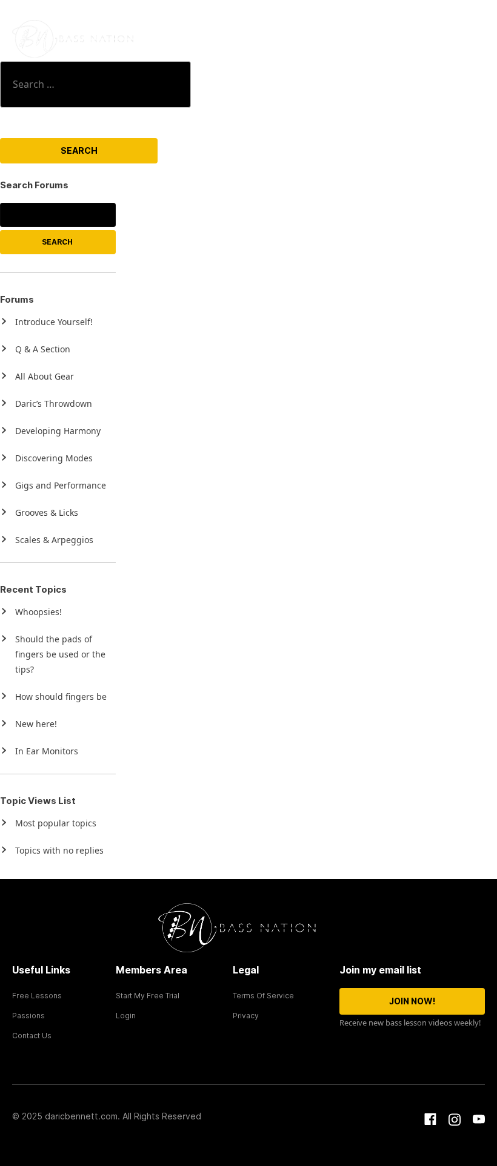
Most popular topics (55, 823)
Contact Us (32, 1035)
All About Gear (44, 376)
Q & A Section (42, 349)
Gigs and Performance (60, 485)
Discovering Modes (54, 458)
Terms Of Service (263, 995)
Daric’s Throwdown (53, 403)
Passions (28, 1015)
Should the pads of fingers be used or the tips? (60, 654)
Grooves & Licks (46, 512)
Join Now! (412, 1001)
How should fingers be (61, 696)
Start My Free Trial (147, 995)
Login (126, 1015)
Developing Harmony (58, 430)
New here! (36, 724)
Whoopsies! (38, 612)
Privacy (246, 1015)
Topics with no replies (59, 850)
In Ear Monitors (46, 751)
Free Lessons (37, 995)
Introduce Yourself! (54, 322)
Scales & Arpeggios (54, 539)
